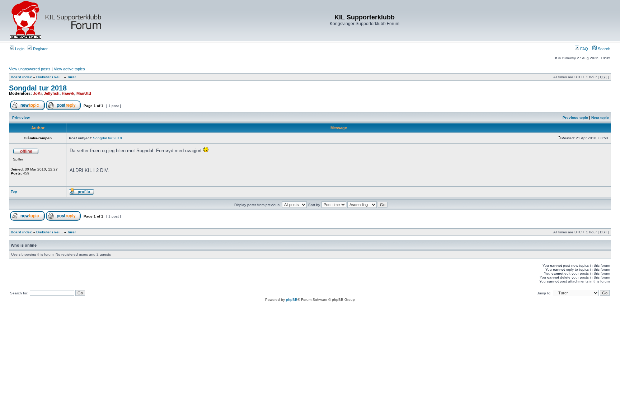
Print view (21, 118)
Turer (71, 77)
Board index (21, 77)
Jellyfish (52, 93)
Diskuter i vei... (49, 77)
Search (603, 49)
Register (40, 49)
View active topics (69, 69)
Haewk (68, 93)
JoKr (37, 93)
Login (19, 49)
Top (14, 191)
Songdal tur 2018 (38, 88)
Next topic (600, 118)
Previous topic (575, 118)
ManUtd (83, 93)
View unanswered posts (30, 69)
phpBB (291, 300)
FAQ (583, 49)
